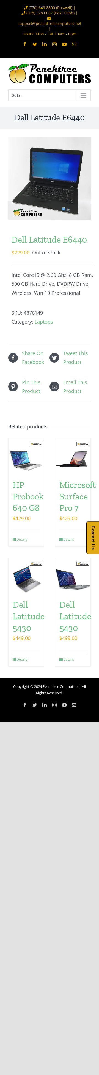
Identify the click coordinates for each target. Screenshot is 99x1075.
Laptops (44, 321)
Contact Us (93, 537)
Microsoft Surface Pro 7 (77, 496)
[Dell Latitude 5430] (26, 576)
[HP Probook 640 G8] (26, 456)
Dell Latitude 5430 (29, 616)
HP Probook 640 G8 (28, 496)
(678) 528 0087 (39, 12)
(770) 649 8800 (42, 7)
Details (21, 539)
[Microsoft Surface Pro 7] (72, 456)
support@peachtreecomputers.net (49, 23)
